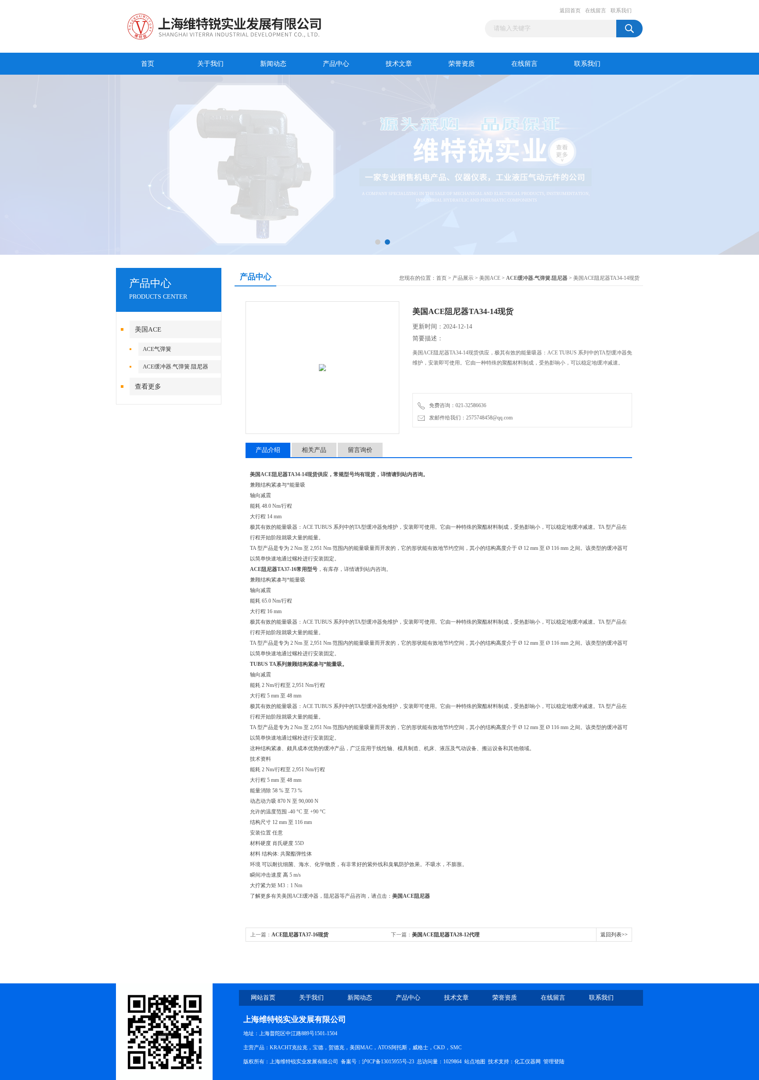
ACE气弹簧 (157, 349)
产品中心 (336, 63)
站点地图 (474, 1061)
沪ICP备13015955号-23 (388, 1061)
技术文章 (399, 63)
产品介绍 (268, 450)
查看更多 (148, 386)
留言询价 (360, 450)
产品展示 (462, 278)
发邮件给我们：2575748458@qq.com (469, 418)
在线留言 (595, 10)
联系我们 (621, 10)
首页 (147, 63)
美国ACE (148, 329)
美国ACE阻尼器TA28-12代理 (446, 935)
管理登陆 (553, 1061)
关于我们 (210, 63)
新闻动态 (273, 63)
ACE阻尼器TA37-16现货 (300, 935)
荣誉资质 (461, 63)
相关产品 (314, 450)
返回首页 (570, 10)
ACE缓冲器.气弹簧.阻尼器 (175, 366)
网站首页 (263, 997)
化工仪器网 (527, 1061)
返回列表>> (614, 935)
